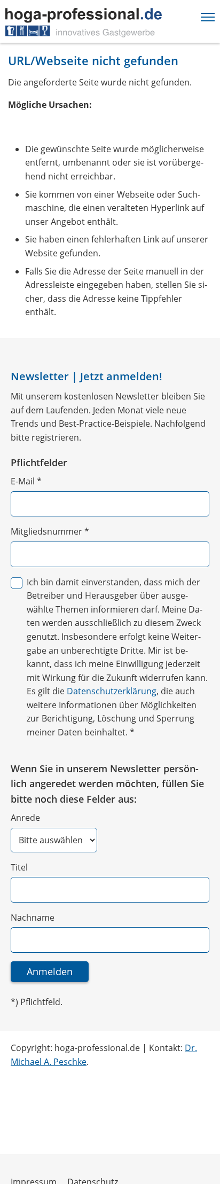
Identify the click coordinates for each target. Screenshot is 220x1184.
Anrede (25, 818)
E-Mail (26, 481)
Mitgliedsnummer (50, 531)
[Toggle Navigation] (208, 15)
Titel (19, 867)
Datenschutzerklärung (111, 691)
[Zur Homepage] (83, 22)
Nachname (32, 917)
